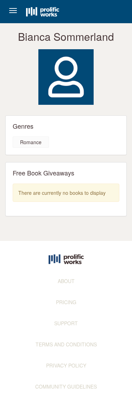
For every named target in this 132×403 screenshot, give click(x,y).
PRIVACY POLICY (66, 365)
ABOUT (66, 280)
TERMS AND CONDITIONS (66, 344)
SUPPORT (66, 323)
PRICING (66, 302)
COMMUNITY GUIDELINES (66, 386)
